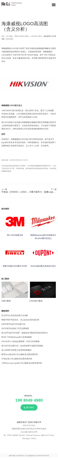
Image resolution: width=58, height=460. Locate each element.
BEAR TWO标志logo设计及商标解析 (16, 337)
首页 (3, 36)
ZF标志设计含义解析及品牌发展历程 (16, 359)
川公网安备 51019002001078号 (37, 456)
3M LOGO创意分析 (15, 235)
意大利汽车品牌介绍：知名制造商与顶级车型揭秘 (22, 346)
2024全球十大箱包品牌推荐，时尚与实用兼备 (20, 341)
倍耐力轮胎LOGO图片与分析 (15, 266)
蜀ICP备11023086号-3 (17, 456)
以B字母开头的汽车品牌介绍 (13, 324)
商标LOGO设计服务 (22, 36)
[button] (54, 5)
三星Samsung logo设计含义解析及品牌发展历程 (21, 363)
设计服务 (9, 36)
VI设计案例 (6, 301)
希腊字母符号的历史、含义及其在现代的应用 (20, 320)
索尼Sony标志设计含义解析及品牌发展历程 (19, 354)
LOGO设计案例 (35, 301)
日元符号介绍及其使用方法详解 (14, 315)
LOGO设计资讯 (36, 36)
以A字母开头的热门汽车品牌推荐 (15, 328)
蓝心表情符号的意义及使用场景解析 (16, 350)
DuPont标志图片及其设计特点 (43, 266)
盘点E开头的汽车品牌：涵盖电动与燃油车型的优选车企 (24, 333)
